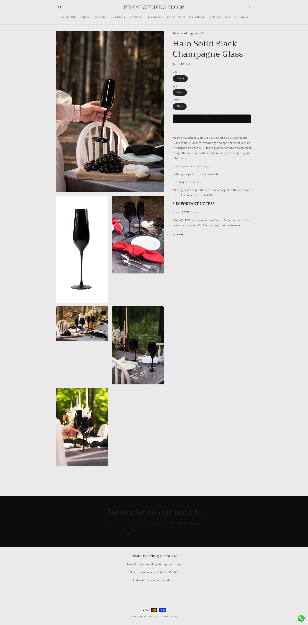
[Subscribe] (182, 534)
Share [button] (180, 234)
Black (179, 92)
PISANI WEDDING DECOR (148, 617)
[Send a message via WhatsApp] (301, 618)
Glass (179, 106)
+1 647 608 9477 (167, 572)
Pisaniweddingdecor (161, 580)
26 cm (180, 78)
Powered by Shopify (169, 617)
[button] (60, 7)
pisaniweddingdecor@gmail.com (159, 564)
